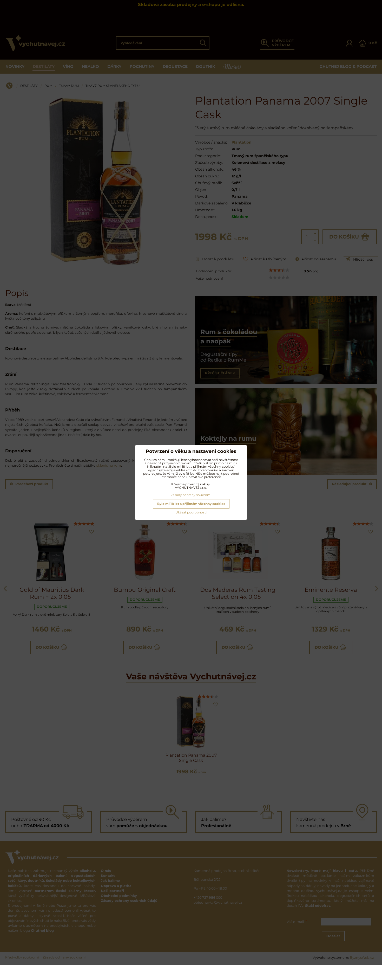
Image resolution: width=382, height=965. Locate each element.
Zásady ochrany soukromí (191, 495)
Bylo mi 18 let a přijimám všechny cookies (191, 504)
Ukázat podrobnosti (191, 512)
